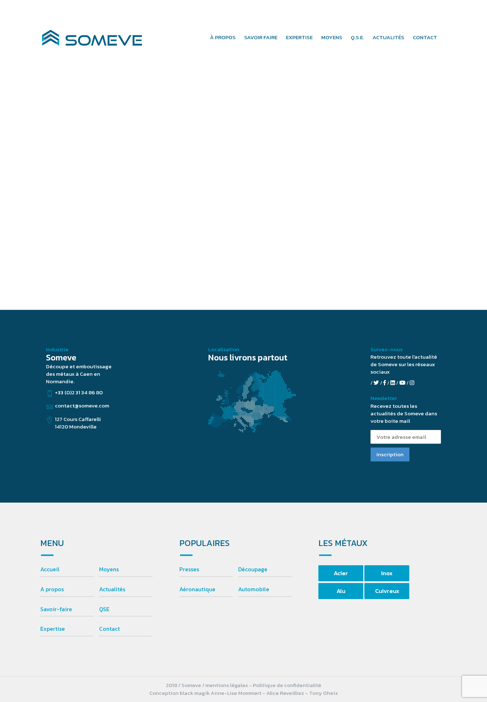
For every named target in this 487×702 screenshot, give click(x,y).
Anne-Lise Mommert (236, 693)
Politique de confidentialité (287, 685)
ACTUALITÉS (388, 37)
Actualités (112, 589)
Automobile (253, 589)
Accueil (50, 569)
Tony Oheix (323, 693)
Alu (341, 591)
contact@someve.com (426, 11)
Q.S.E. (357, 37)
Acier (341, 573)
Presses (189, 569)
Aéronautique (197, 589)
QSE (104, 609)
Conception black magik (179, 693)
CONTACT (425, 37)
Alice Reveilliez (285, 693)
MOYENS (331, 37)
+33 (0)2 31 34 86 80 (359, 11)
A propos (52, 589)
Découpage (252, 569)
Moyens (109, 569)
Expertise (52, 628)
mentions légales (226, 685)
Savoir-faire (56, 609)
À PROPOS (223, 37)
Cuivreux (387, 591)
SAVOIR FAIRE (260, 37)
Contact (109, 628)
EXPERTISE (299, 37)
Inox (387, 573)
